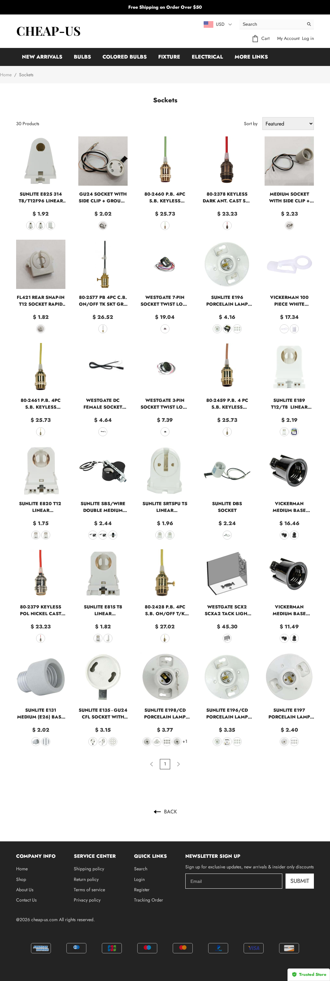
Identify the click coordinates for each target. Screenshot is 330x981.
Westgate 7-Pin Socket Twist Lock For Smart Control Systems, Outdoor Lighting (165, 301)
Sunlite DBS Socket (227, 507)
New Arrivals (42, 56)
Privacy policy (87, 900)
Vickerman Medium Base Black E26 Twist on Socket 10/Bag (289, 610)
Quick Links (150, 856)
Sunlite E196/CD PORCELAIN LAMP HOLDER (227, 713)
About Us (25, 889)
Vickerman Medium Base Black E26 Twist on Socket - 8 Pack (289, 507)
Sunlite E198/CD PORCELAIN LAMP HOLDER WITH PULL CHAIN (165, 713)
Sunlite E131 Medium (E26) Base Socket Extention (40, 713)
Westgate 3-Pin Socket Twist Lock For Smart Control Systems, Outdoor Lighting (165, 404)
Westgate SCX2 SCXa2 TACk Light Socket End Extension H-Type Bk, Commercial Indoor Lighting (227, 610)
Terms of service (89, 889)
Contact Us (26, 900)
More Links (251, 56)
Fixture (169, 56)
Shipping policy (89, 868)
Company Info (35, 856)
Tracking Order (148, 900)
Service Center (95, 856)
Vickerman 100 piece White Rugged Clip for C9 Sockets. (289, 301)
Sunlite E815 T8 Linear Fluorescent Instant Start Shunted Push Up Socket (102, 610)
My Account (288, 38)
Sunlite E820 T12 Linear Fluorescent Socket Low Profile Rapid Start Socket (41, 507)
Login (139, 879)
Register (142, 889)
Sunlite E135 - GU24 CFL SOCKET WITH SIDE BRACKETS (103, 713)
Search (140, 868)
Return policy (86, 879)
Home (6, 74)
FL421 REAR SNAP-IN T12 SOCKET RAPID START (40, 301)
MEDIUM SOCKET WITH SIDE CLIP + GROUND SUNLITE (289, 197)
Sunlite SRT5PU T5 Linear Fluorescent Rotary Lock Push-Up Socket (165, 507)
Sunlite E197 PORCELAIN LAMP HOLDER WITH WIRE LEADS (289, 713)
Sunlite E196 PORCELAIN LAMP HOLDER (227, 301)
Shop (21, 879)
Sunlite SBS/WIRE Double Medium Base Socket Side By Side (103, 507)
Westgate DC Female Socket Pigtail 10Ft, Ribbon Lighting (103, 404)
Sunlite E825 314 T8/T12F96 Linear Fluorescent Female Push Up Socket (41, 197)
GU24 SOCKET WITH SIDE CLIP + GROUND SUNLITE (103, 197)
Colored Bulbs (124, 56)
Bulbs (82, 56)
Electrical (207, 56)
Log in (308, 38)
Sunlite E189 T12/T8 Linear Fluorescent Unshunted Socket (289, 404)
